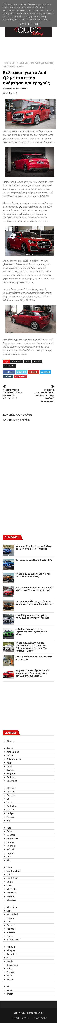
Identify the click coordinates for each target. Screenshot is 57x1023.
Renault (11, 946)
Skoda (10, 961)
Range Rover (13, 939)
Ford (9, 827)
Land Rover (12, 878)
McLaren (11, 900)
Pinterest (21, 376)
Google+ (34, 372)
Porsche (11, 932)
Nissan (10, 917)
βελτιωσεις (17, 361)
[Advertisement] (26, 505)
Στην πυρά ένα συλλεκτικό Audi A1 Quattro (34, 658)
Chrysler (11, 787)
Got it (37, 24)
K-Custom (14, 63)
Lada (9, 867)
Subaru (10, 968)
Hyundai (11, 845)
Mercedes (12, 907)
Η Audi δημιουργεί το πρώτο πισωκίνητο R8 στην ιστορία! (32, 616)
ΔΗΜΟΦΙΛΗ (11, 537)
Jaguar (10, 853)
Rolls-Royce (13, 954)
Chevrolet (12, 780)
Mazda (10, 896)
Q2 (20, 206)
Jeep (9, 856)
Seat (9, 957)
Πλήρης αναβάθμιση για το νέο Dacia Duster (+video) (33, 575)
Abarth (10, 741)
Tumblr (9, 376)
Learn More (24, 24)
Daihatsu (11, 806)
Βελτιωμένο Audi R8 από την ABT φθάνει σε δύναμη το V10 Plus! (34, 589)
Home (6, 63)
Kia (8, 860)
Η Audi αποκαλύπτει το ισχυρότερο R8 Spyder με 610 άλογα (31, 632)
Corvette (11, 795)
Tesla (9, 975)
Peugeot (11, 928)
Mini (9, 910)
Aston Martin (14, 759)
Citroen (11, 791)
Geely (9, 831)
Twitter (22, 372)
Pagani (10, 925)
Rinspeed (11, 950)
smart (10, 993)
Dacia (10, 802)
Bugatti (11, 773)
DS (8, 798)
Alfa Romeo (13, 751)
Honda (10, 842)
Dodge (10, 813)
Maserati (11, 892)
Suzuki (10, 972)
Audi (28, 361)
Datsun (10, 809)
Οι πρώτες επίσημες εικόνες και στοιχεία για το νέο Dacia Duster (34, 602)
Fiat (9, 820)
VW (8, 986)
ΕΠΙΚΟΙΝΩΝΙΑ (39, 1017)
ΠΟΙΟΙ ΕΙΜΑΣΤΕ (20, 1017)
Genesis (11, 834)
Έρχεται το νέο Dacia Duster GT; (34, 560)
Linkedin (46, 372)
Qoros (10, 936)
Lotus (10, 885)
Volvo (9, 990)
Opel (9, 921)
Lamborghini (13, 870)
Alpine (10, 755)
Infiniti (10, 849)
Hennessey (12, 838)
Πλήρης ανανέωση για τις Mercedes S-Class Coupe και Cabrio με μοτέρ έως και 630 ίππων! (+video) (31, 647)
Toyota (11, 979)
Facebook (10, 372)
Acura (10, 748)
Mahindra (12, 889)
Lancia (10, 874)
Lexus (10, 881)
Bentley (11, 769)
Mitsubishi (12, 914)
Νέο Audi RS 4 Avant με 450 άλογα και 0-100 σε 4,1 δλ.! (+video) (34, 547)
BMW (9, 766)
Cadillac (11, 777)
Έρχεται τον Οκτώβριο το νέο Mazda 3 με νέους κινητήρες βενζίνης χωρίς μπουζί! (32, 673)
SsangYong (12, 964)
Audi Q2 (37, 361)
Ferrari (10, 816)
